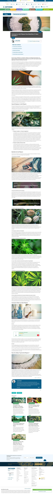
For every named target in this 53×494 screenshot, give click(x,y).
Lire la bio (18, 387)
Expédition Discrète (26, 481)
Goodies (17, 478)
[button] (13, 41)
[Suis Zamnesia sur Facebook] (8, 477)
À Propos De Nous (26, 474)
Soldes (17, 480)
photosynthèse (18, 233)
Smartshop (18, 474)
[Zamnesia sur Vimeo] (11, 477)
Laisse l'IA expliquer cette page (34, 41)
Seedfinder (25, 469)
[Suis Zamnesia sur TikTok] (8, 479)
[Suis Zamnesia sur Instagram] (9, 477)
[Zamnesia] (10, 7)
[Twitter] (39, 387)
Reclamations (33, 481)
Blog (24, 470)
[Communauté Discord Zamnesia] (11, 479)
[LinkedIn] (38, 387)
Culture (14, 392)
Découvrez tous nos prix (38, 464)
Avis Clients (25, 475)
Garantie (32, 480)
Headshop (18, 470)
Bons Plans (18, 479)
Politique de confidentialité (28, 488)
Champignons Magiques (19, 475)
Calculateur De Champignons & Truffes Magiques (41, 472)
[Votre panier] (47, 7)
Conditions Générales (34, 474)
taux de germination (20, 266)
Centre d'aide (33, 469)
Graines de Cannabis (19, 469)
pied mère (15, 296)
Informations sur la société (35, 470)
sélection (14, 290)
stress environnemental (35, 149)
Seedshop (19, 392)
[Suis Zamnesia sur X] (12, 477)
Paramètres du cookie (42, 491)
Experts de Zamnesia (26, 480)
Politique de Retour (34, 477)
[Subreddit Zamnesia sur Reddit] (9, 479)
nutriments (38, 133)
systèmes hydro (16, 345)
